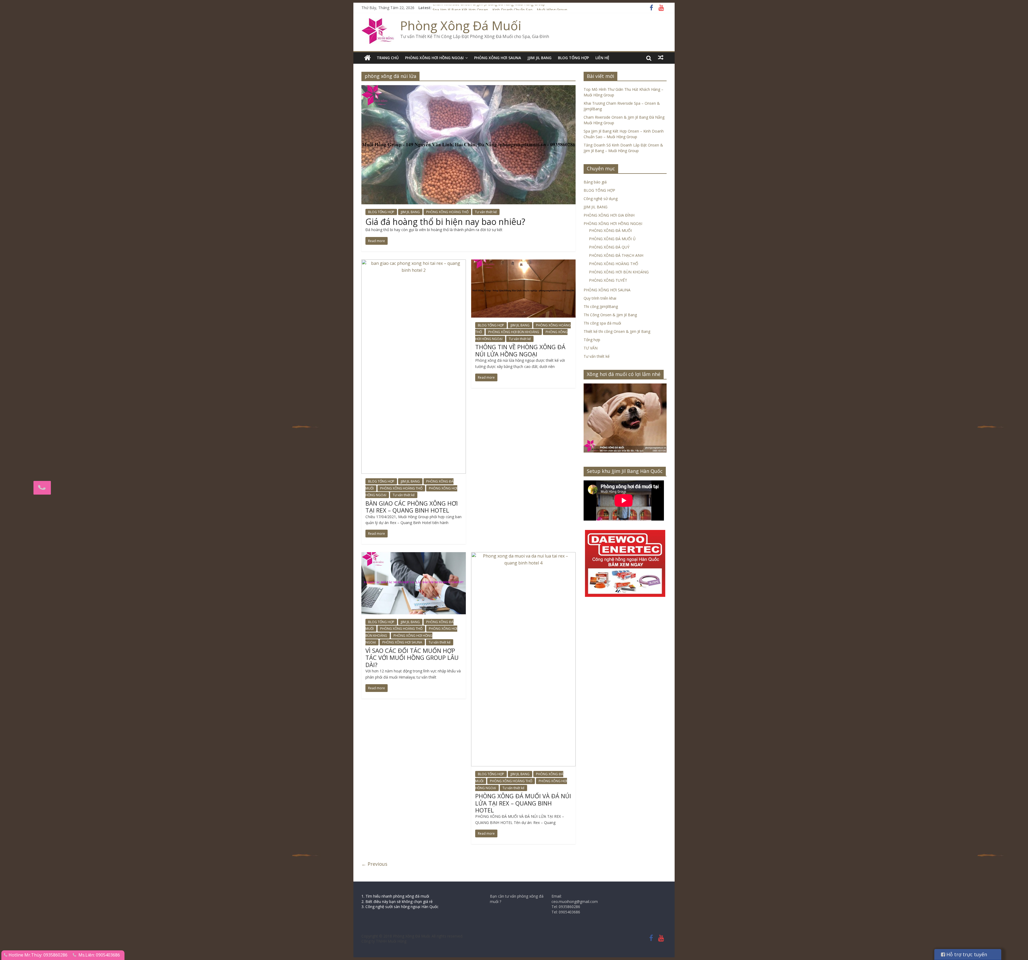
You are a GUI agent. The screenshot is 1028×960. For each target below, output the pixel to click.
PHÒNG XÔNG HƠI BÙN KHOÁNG (513, 332)
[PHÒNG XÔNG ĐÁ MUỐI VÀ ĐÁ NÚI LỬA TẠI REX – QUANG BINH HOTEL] (523, 555)
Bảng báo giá (595, 182)
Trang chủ (388, 57)
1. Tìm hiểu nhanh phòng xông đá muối (395, 896)
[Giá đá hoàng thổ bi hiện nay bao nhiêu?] (468, 88)
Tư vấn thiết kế (486, 212)
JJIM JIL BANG (539, 57)
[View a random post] (661, 57)
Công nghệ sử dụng (601, 198)
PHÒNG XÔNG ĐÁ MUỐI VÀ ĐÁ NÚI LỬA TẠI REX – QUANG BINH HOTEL (523, 803)
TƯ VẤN (591, 348)
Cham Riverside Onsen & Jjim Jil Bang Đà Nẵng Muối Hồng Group (489, 7)
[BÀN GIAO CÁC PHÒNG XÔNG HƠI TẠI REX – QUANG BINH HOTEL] (413, 263)
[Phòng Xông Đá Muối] (378, 21)
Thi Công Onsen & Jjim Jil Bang (610, 314)
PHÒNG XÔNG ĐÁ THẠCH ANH (616, 255)
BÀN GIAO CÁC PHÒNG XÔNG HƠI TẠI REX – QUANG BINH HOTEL (411, 506)
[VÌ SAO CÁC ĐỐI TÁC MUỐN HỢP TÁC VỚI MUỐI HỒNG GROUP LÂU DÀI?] (413, 555)
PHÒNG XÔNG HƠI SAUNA (497, 57)
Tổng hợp (592, 339)
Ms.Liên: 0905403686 (99, 955)
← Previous (374, 864)
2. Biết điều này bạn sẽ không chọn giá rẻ (397, 901)
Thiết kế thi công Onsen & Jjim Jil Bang (617, 331)
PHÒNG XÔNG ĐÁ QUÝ (609, 247)
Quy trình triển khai (600, 298)
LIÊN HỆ (602, 57)
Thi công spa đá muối (602, 323)
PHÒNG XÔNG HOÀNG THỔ (447, 212)
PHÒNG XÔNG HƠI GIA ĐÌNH (609, 215)
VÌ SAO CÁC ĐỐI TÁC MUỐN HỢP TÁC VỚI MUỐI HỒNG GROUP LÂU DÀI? (412, 657)
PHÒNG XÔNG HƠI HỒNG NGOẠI (434, 57)
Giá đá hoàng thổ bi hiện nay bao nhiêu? (445, 221)
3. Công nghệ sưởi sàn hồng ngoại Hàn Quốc (400, 906)
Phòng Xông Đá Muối (460, 25)
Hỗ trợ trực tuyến (966, 954)
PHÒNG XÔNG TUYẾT (608, 280)
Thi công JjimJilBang (601, 306)
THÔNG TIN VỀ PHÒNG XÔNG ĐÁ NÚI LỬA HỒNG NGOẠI (520, 350)
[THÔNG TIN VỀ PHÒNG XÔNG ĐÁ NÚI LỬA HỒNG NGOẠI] (523, 263)
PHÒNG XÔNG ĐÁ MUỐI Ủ (612, 238)
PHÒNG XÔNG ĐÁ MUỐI (610, 230)
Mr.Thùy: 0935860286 (45, 955)
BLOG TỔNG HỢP (573, 57)
